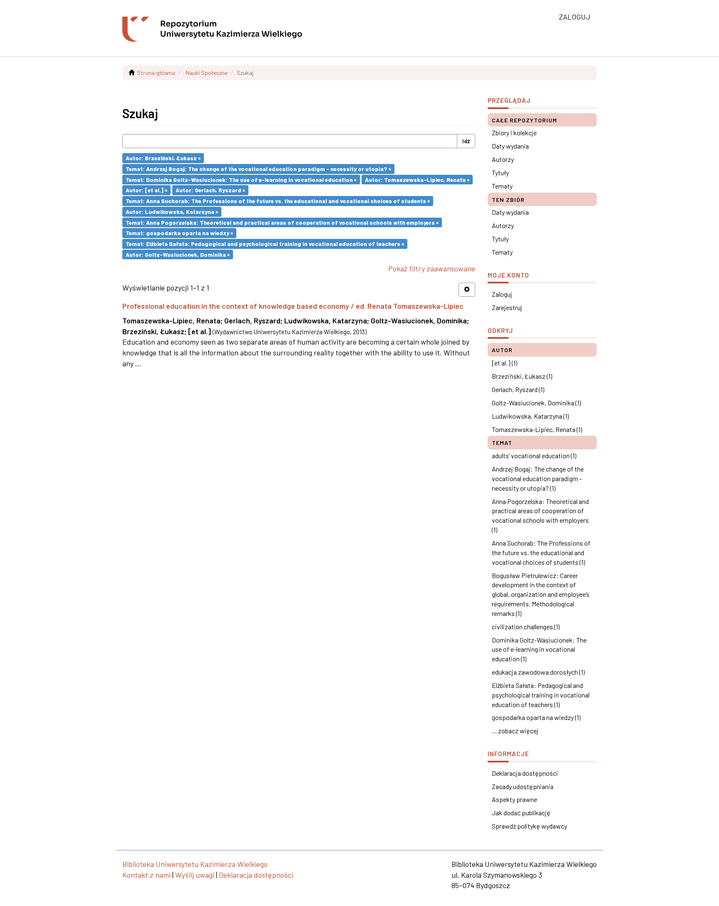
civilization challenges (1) (526, 626)
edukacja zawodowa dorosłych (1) (538, 672)
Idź (466, 140)
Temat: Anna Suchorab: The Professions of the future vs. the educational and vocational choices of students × (278, 200)
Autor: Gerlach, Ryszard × (210, 190)
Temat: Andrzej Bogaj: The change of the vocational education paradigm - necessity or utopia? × (258, 168)
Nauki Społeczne (207, 72)
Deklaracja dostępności (525, 773)
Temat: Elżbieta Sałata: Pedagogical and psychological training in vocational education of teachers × (265, 243)
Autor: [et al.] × (146, 190)
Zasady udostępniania (522, 786)
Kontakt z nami (146, 874)
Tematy (502, 186)
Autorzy (503, 159)
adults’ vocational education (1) (534, 455)
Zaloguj (502, 294)
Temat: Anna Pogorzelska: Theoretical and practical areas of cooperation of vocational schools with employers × (282, 222)
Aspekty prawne (514, 799)
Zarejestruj (507, 307)
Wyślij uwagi (194, 874)
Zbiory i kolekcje (514, 133)
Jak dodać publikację (521, 813)
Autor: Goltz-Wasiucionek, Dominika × (178, 254)
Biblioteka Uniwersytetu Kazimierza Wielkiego (195, 864)
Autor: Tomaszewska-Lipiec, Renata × (417, 179)
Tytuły (500, 172)
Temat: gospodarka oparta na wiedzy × (179, 232)
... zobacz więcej (515, 731)
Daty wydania (510, 146)
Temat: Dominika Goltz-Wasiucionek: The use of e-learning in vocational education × (241, 179)
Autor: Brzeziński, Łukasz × (163, 157)
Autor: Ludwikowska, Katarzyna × (172, 211)
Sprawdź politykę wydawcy (529, 826)
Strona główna (156, 72)
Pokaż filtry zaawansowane (431, 268)
